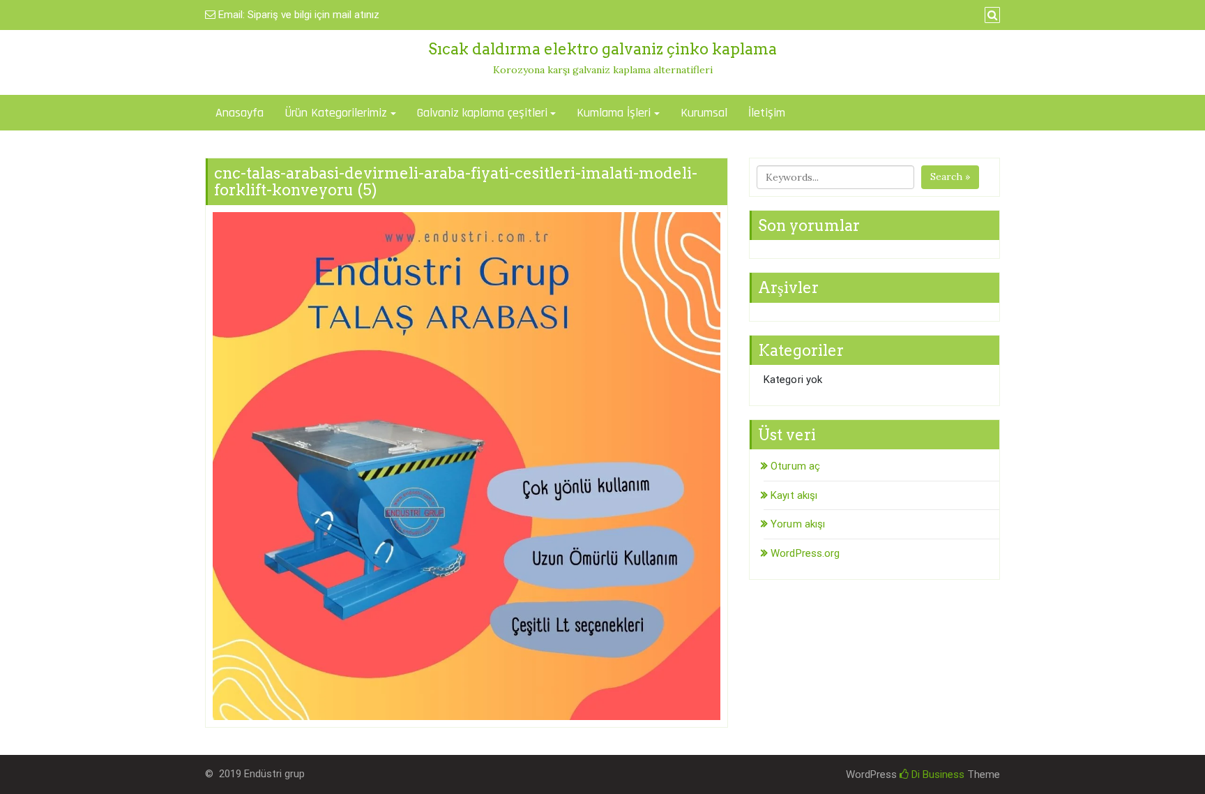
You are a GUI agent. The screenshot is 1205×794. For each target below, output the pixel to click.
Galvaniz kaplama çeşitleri (482, 113)
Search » (950, 176)
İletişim (766, 113)
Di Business (936, 774)
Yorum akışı (798, 524)
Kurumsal (704, 113)
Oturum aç (795, 466)
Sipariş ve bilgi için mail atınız (313, 14)
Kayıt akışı (794, 495)
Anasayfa (239, 113)
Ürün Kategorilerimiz (336, 113)
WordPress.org (805, 553)
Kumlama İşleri (614, 113)
